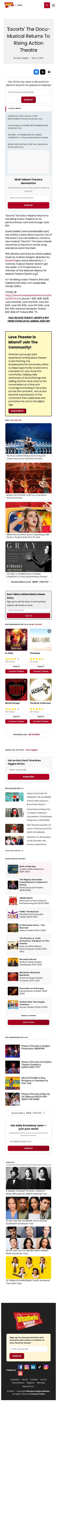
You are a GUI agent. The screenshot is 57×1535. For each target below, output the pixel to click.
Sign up (28, 1148)
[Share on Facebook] (36, 72)
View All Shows (28, 1015)
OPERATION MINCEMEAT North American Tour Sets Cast (28, 1282)
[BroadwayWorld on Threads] (46, 1367)
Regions (30, 1383)
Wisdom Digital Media (38, 1391)
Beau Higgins (32, 750)
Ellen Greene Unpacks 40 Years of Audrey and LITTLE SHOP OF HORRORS (39, 829)
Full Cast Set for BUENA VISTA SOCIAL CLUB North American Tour (26, 1222)
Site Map (41, 1383)
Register (31, 5)
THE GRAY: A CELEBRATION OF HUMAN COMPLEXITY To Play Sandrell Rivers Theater (28, 136)
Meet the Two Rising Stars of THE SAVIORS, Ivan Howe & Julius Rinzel (39, 841)
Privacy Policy (37, 1394)
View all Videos (13, 850)
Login (39, 5)
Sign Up (28, 99)
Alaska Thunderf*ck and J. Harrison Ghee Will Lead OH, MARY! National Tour (26, 1192)
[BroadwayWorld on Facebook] (20, 1367)
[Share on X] (42, 72)
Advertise (15, 1379)
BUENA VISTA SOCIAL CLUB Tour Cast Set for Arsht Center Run (28, 145)
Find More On (26, 734)
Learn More (17, 410)
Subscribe (28, 776)
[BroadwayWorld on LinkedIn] (33, 1367)
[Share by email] (49, 72)
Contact (34, 1379)
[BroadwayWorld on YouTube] (20, 1373)
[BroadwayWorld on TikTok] (39, 1367)
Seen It (16, 666)
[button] (47, 5)
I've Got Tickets (16, 671)
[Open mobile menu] (53, 5)
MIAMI (19, 5)
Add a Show (28, 1022)
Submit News (18, 1383)
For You (17, 420)
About (25, 1379)
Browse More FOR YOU (27, 1113)
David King (11, 260)
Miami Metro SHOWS (15, 859)
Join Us (43, 1379)
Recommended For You (16, 1037)
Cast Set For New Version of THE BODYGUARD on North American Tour (25, 117)
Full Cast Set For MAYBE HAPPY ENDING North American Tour (28, 127)
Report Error (28, 1386)
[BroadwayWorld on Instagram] (26, 1367)
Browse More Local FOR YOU (29, 582)
